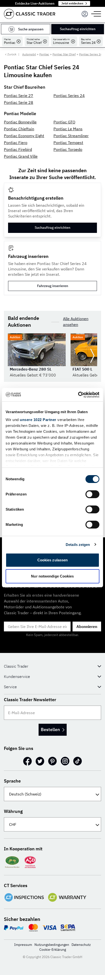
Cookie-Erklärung (52, 949)
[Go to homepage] (29, 14)
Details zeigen (78, 544)
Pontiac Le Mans (68, 128)
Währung (13, 811)
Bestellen (50, 729)
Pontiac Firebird (18, 149)
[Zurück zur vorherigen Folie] (13, 356)
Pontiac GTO (64, 122)
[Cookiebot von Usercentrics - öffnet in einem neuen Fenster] (78, 395)
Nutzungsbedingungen (51, 944)
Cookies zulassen (52, 560)
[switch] (92, 494)
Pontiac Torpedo (67, 149)
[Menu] (84, 14)
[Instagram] (65, 761)
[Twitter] (40, 761)
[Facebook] (27, 761)
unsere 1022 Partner (38, 420)
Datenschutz (81, 944)
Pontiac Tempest (68, 142)
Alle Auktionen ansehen (75, 321)
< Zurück (10, 54)
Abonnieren (86, 626)
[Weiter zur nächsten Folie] (92, 356)
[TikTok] (77, 761)
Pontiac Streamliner (71, 135)
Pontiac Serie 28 (18, 102)
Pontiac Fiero (15, 142)
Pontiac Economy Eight (24, 135)
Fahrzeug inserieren (52, 286)
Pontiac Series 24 (69, 95)
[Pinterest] (52, 761)
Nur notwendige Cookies (52, 576)
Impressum (23, 944)
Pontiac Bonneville (20, 122)
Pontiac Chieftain (19, 128)
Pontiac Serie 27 (18, 95)
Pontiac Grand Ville (21, 156)
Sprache (12, 781)
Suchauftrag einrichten (77, 29)
